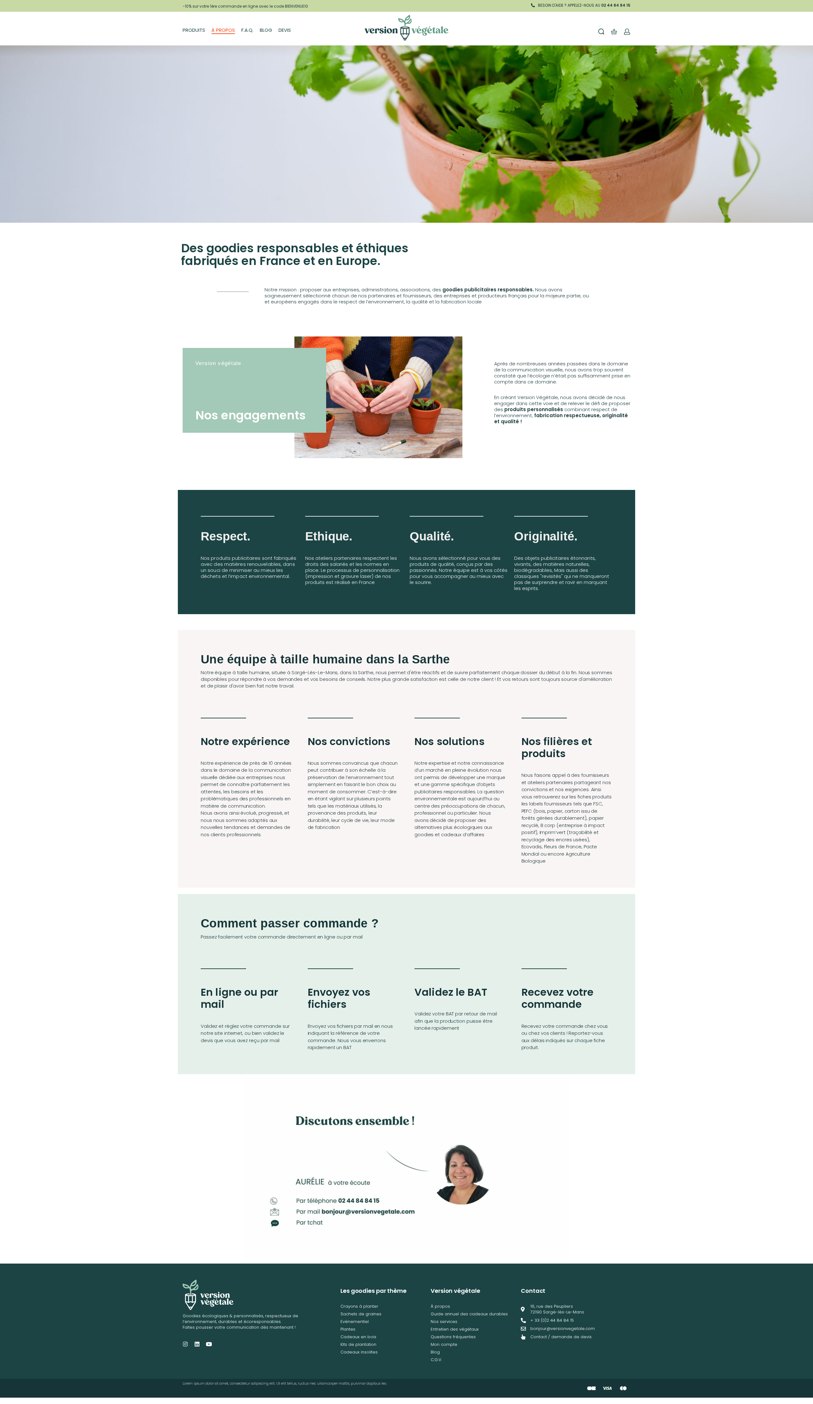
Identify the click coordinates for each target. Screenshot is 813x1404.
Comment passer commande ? (290, 923)
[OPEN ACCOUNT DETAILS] (627, 31)
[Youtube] (209, 1344)
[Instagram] (185, 1344)
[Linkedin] (197, 1344)
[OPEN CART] (614, 31)
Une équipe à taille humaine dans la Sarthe (325, 659)
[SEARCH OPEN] (601, 31)
